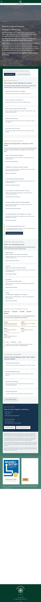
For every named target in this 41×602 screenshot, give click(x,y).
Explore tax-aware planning (10, 173)
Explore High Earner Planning (11, 287)
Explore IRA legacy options (10, 220)
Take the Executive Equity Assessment (13, 208)
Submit (25, 479)
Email (23, 465)
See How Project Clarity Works (23, 74)
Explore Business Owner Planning (12, 260)
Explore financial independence (11, 161)
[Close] (38, 457)
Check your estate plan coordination (12, 185)
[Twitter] (20, 594)
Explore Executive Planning (10, 274)
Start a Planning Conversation (23, 427)
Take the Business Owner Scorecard (12, 196)
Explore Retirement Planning (11, 300)
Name (23, 459)
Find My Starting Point (9, 74)
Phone (23, 471)
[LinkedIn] (22, 594)
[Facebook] (18, 594)
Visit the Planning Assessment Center (14, 233)
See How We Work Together (10, 399)
